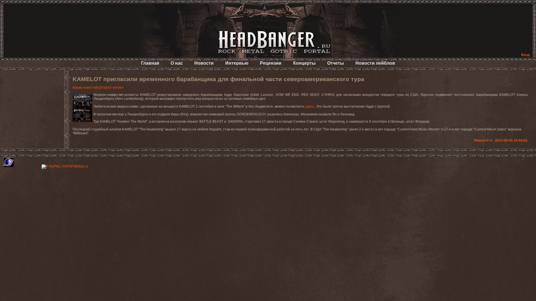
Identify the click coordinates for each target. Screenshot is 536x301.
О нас (177, 63)
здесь (309, 106)
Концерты (304, 63)
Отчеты (335, 63)
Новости (204, 63)
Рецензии (270, 63)
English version (112, 87)
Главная (150, 63)
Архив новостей (85, 87)
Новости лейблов (375, 63)
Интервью (236, 63)
